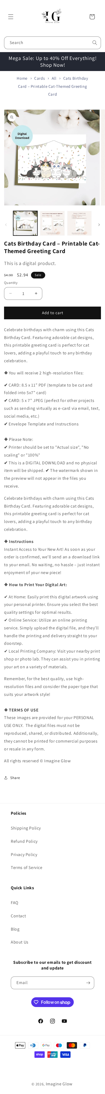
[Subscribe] (88, 982)
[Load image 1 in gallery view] (25, 223)
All (54, 78)
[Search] (95, 43)
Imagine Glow (59, 1084)
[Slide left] (6, 225)
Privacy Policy (24, 854)
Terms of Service (27, 867)
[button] (11, 17)
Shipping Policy (26, 828)
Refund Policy (24, 841)
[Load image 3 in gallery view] (79, 223)
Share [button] (15, 777)
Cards (39, 78)
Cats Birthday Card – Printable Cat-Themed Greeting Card (53, 86)
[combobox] (52, 43)
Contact (18, 916)
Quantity (11, 282)
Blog (15, 929)
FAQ (15, 902)
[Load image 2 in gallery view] (52, 223)
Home (22, 78)
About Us (20, 942)
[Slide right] (99, 225)
